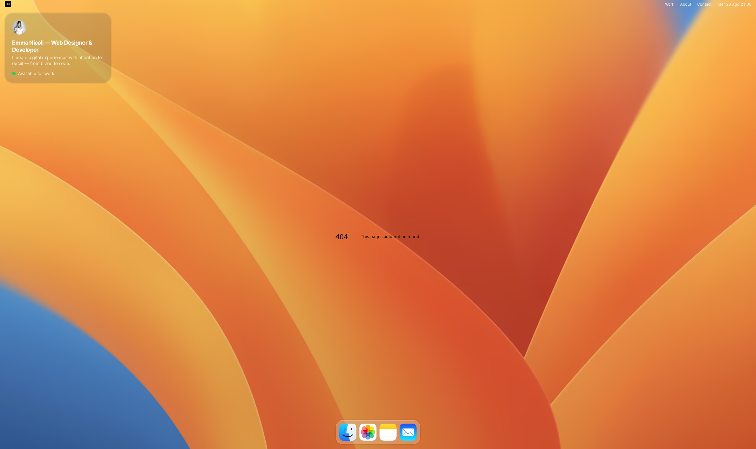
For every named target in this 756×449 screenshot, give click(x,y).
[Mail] (408, 432)
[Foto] (368, 432)
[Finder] (347, 432)
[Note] (388, 432)
